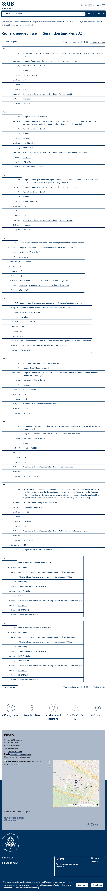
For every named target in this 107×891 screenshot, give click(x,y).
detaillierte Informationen (33, 167)
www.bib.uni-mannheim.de (19, 757)
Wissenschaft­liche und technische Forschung (40, 94)
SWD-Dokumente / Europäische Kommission (40, 503)
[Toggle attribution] (97, 805)
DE (90, 5)
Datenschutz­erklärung (30, 888)
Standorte (25, 22)
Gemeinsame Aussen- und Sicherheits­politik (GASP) (49, 285)
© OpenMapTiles (73, 805)
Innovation (27, 99)
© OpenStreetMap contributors (87, 805)
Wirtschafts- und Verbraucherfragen (73, 153)
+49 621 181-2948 (15, 751)
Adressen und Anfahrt (12, 812)
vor (91, 42)
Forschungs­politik (66, 94)
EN (94, 5)
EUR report (22, 568)
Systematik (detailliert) (10, 25)
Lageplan (26, 812)
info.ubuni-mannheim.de (20, 754)
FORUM (60, 859)
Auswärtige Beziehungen (81, 341)
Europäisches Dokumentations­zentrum (47, 22)
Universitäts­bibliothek (10, 22)
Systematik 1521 (28, 25)
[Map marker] (76, 782)
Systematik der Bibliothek (90, 22)
